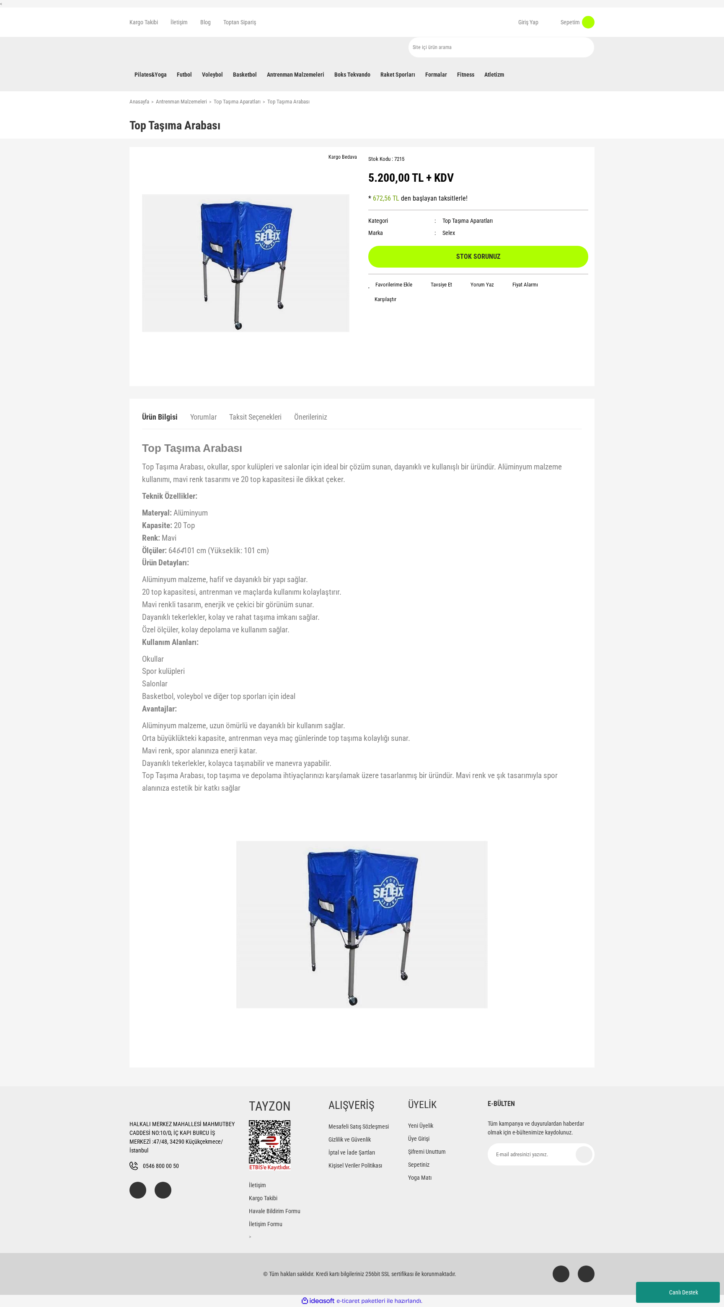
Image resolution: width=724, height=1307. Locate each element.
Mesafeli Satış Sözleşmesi (358, 1126)
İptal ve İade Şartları (351, 1152)
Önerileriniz (310, 416)
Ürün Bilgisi (160, 416)
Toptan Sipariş (239, 22)
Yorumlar (203, 416)
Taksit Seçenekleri (255, 416)
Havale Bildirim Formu (274, 1211)
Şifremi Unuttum (427, 1151)
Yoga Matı (420, 1177)
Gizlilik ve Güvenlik (349, 1139)
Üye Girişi (418, 1138)
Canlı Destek (683, 1292)
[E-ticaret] (360, 1301)
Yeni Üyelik (420, 1125)
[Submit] (584, 1154)
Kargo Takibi (143, 22)
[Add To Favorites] (390, 285)
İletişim (179, 22)
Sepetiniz (418, 1164)
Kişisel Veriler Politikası (355, 1165)
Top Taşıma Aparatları (467, 220)
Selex (448, 232)
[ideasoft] (318, 1301)
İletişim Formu (265, 1224)
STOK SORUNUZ (478, 256)
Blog (205, 22)
